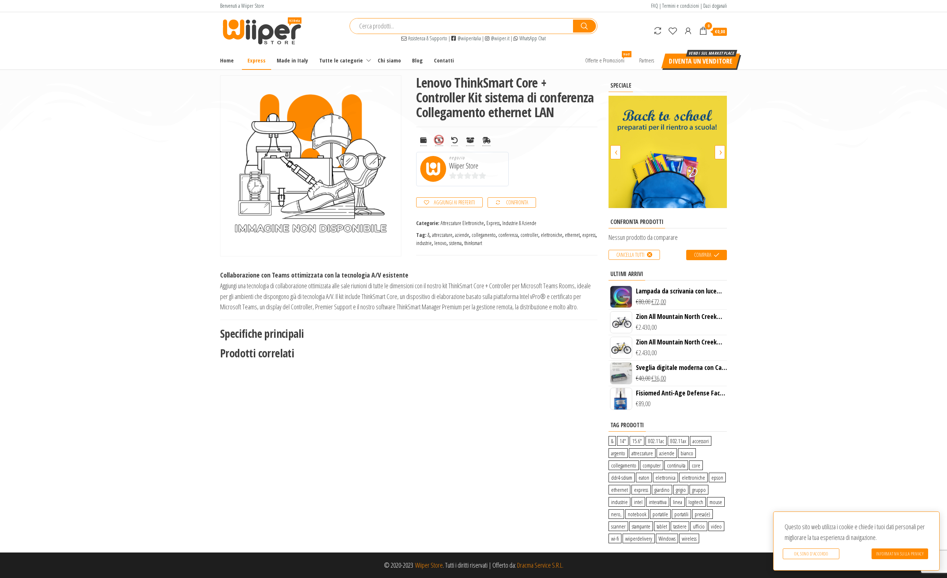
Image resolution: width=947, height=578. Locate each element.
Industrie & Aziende (519, 223)
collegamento (484, 234)
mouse (716, 502)
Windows (666, 538)
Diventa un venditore (700, 61)
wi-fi (615, 538)
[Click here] (668, 152)
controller (529, 234)
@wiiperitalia (468, 38)
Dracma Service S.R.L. (540, 565)
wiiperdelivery (638, 538)
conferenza (508, 234)
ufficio (699, 526)
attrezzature (442, 234)
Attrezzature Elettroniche (462, 223)
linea (677, 502)
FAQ (654, 5)
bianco (687, 453)
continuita (676, 465)
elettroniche (551, 234)
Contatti (444, 60)
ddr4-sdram (621, 477)
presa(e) (702, 514)
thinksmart (473, 242)
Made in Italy (292, 60)
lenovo (440, 242)
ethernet (572, 234)
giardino (662, 489)
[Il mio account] (688, 30)
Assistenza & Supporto (427, 38)
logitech (695, 502)
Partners (646, 60)
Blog (417, 60)
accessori (700, 441)
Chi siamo (389, 60)
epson (717, 477)
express (589, 234)
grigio (681, 489)
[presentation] (615, 152)
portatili (681, 514)
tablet (662, 526)
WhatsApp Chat (532, 38)
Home (227, 60)
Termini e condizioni (680, 5)
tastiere (680, 526)
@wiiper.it (499, 38)
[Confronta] (658, 30)
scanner (618, 526)
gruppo (699, 489)
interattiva (658, 502)
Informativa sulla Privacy (900, 554)
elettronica (665, 477)
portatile (660, 514)
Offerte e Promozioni (607, 58)
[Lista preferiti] (673, 30)
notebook (637, 514)
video (716, 526)
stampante (641, 526)
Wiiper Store (463, 165)
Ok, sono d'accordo (811, 554)
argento (618, 453)
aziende (462, 234)
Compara (702, 254)
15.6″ (637, 441)
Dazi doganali (715, 5)
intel (638, 502)
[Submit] (584, 26)
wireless (689, 538)
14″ (623, 441)
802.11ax (678, 441)
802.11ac (656, 441)
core (696, 465)
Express (256, 60)
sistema (455, 242)
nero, (616, 514)
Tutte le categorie (341, 60)
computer (652, 465)
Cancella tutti (630, 254)
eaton (643, 477)
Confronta (517, 202)
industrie (424, 242)
